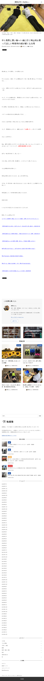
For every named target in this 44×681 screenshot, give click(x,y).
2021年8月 (4, 561)
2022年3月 (4, 545)
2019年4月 (4, 625)
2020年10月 (4, 584)
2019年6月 (4, 620)
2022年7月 (4, 536)
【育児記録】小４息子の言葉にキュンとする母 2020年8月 (16, 271)
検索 (40, 416)
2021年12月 (4, 552)
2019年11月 (4, 609)
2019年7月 (4, 618)
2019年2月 (4, 629)
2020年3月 (4, 600)
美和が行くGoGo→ (22, 2)
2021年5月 (4, 568)
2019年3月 (4, 627)
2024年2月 (4, 504)
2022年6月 (4, 538)
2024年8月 (4, 500)
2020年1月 (4, 604)
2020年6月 (4, 593)
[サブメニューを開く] (41, 641)
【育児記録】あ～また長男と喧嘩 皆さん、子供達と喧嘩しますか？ (18, 241)
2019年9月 (4, 613)
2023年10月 (4, 509)
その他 (3, 641)
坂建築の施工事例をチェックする (9, 435)
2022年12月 (4, 525)
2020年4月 (4, 598)
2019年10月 (4, 611)
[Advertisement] (22, 60)
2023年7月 (4, 513)
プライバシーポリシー (12, 675)
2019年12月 (4, 607)
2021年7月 (4, 563)
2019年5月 (4, 623)
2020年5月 (4, 595)
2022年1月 (4, 550)
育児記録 (31, 46)
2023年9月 (4, 511)
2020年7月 (4, 591)
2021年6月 (4, 566)
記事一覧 (14, 321)
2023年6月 (4, 516)
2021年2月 (4, 575)
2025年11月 (4, 488)
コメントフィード (6, 668)
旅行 (3, 652)
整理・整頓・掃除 (6, 650)
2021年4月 (4, 570)
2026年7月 (4, 484)
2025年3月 (4, 493)
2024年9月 (4, 497)
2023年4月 (4, 520)
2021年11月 (4, 554)
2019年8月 (4, 616)
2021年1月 (4, 577)
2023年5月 (4, 518)
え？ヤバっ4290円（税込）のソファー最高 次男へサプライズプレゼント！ (20, 218)
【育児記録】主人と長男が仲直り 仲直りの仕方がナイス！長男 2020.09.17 (21, 233)
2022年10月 (4, 529)
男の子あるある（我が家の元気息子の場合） (12, 256)
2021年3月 (4, 572)
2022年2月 (4, 547)
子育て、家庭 (5, 645)
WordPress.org (5, 670)
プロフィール (4, 675)
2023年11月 (4, 506)
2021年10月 (4, 557)
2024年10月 (4, 495)
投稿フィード (5, 665)
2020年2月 (4, 602)
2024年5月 (4, 502)
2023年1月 (4, 522)
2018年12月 (4, 634)
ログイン (4, 663)
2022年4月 (4, 543)
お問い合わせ (19, 675)
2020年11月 (4, 582)
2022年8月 (4, 534)
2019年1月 (4, 632)
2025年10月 (4, 490)
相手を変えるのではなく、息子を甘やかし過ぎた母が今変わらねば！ (18, 248)
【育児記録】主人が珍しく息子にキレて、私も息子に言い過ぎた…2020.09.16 (21, 226)
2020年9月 (4, 586)
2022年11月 (4, 527)
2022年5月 (4, 541)
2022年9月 (4, 531)
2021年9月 (4, 559)
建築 (3, 647)
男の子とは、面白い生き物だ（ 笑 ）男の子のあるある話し (16, 263)
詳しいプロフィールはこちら (17, 317)
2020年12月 (4, 579)
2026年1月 (4, 486)
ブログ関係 (4, 643)
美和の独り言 (5, 654)
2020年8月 (4, 588)
